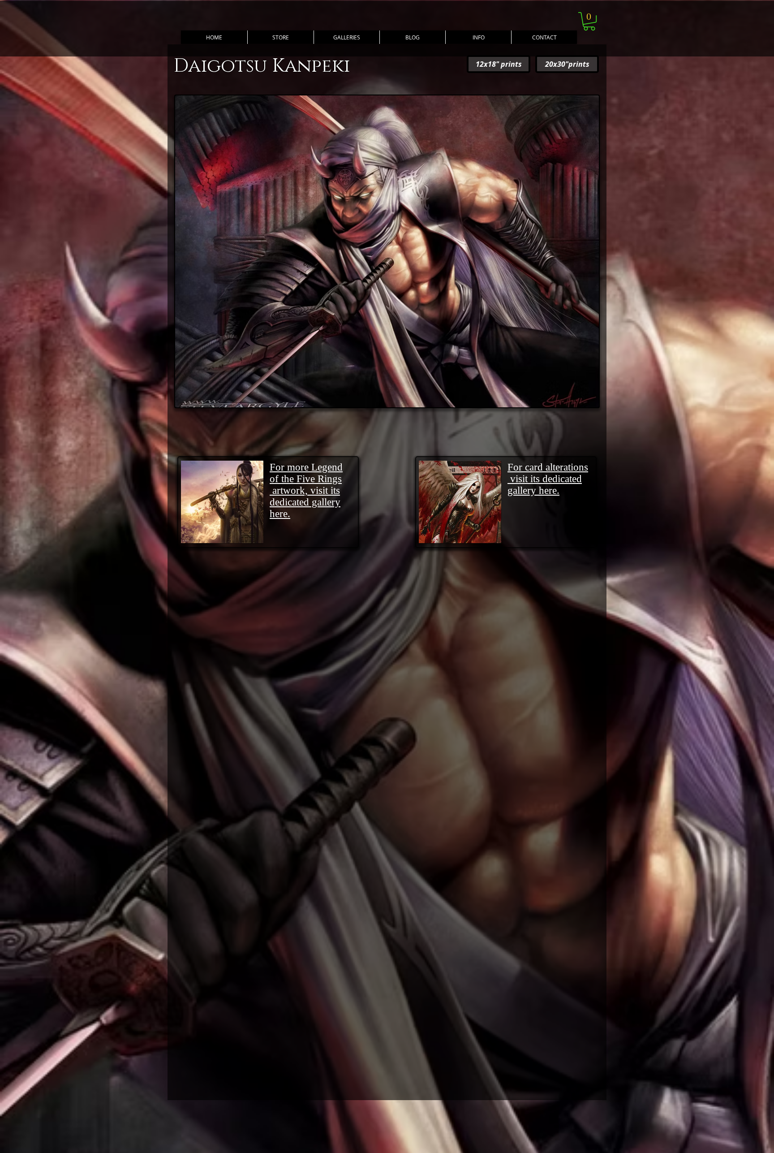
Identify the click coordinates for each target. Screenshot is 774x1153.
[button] (478, 37)
